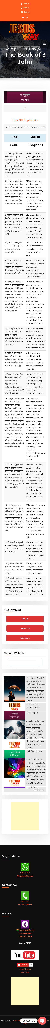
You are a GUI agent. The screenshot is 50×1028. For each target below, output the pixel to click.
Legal (25, 1023)
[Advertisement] (26, 816)
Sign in (26, 12)
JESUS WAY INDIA (19, 1020)
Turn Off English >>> (25, 120)
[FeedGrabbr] (25, 790)
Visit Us (26, 8)
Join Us (26, 3)
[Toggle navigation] (44, 44)
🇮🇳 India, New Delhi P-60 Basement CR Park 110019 (25, 933)
